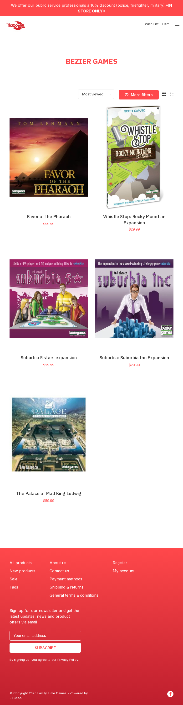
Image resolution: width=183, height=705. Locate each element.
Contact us (59, 570)
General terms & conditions (74, 595)
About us (58, 562)
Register (120, 562)
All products (21, 562)
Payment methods (66, 579)
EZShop (15, 698)
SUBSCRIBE (45, 647)
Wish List (151, 24)
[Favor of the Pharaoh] (49, 158)
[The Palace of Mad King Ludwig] (49, 435)
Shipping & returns (66, 587)
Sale (13, 579)
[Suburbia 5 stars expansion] (49, 299)
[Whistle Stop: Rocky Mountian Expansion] (134, 158)
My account (123, 570)
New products (22, 570)
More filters (142, 94)
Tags (14, 587)
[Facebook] (170, 695)
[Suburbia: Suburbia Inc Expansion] (134, 299)
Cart (165, 24)
